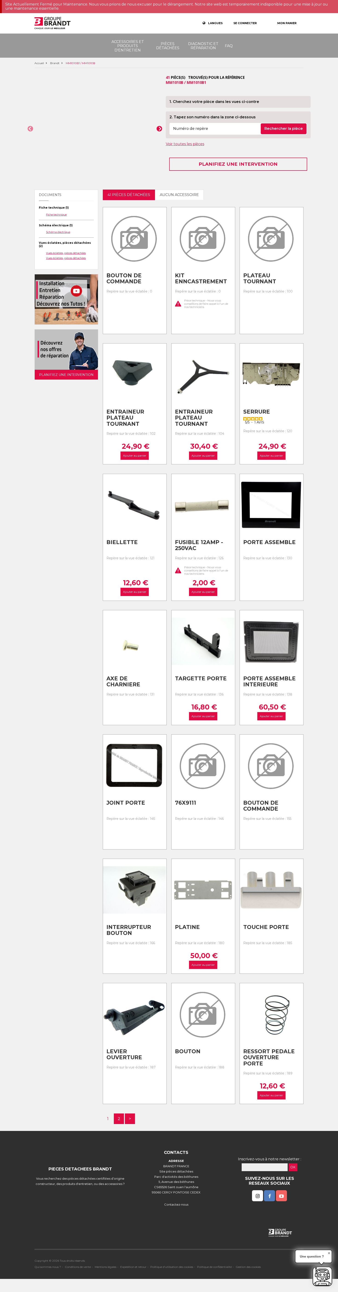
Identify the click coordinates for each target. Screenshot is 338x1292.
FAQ (229, 46)
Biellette (122, 542)
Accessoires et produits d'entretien (128, 46)
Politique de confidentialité (214, 1267)
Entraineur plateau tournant (125, 418)
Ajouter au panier (134, 455)
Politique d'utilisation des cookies (171, 1267)
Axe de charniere (123, 682)
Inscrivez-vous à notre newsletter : (269, 1159)
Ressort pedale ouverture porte (269, 1057)
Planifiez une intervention (238, 164)
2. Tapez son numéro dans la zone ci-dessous (212, 117)
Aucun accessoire (179, 195)
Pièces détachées (167, 46)
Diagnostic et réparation (203, 46)
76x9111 (185, 803)
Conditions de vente (78, 1267)
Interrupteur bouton (128, 930)
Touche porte (266, 927)
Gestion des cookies (248, 1267)
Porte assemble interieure (269, 682)
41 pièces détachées (129, 195)
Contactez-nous (176, 1204)
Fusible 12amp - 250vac (199, 545)
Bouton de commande (124, 279)
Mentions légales (105, 1267)
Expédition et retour (133, 1267)
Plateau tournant (259, 279)
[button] (30, 128)
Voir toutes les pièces (185, 144)
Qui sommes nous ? (47, 1267)
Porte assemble (269, 542)
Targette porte (201, 678)
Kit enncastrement (201, 279)
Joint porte (125, 803)
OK (292, 1167)
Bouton (188, 1051)
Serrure (256, 412)
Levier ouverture (124, 1054)
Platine (187, 927)
